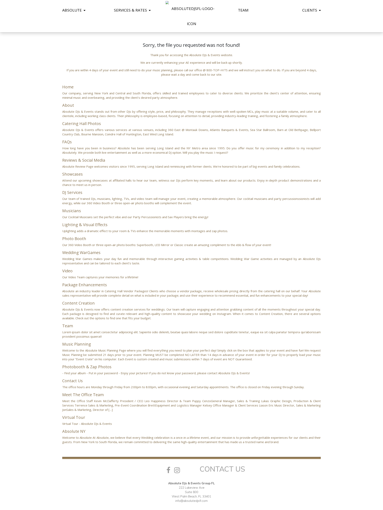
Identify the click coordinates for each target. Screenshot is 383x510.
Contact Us (72, 380)
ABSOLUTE (72, 10)
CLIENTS (310, 10)
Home (68, 87)
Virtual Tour (73, 417)
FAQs (67, 142)
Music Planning (76, 344)
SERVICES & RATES (131, 10)
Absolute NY (73, 431)
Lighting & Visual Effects (85, 224)
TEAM (243, 10)
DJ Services (72, 192)
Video (67, 271)
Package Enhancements (84, 284)
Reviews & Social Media (83, 160)
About (68, 105)
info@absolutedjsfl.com (191, 501)
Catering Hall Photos (81, 123)
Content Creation (78, 303)
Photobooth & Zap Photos (87, 366)
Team (67, 325)
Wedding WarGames (81, 252)
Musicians (71, 210)
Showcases (72, 174)
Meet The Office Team (83, 394)
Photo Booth (74, 238)
